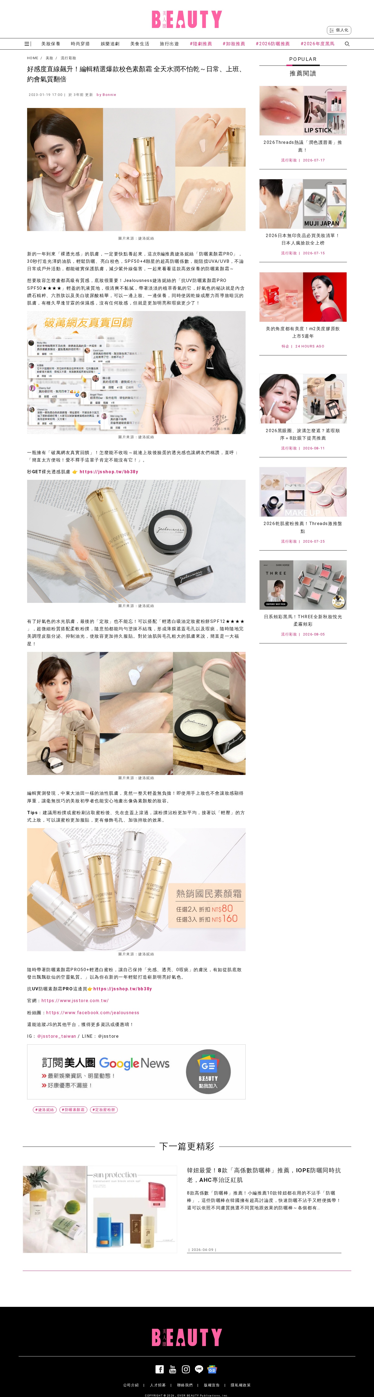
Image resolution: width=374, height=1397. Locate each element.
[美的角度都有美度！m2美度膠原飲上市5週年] (303, 297)
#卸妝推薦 (234, 43)
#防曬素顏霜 (73, 1110)
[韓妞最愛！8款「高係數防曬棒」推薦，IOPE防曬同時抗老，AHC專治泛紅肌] (100, 1209)
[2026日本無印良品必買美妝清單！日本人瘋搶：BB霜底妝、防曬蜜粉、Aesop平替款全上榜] (303, 204)
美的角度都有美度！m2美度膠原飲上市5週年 (303, 332)
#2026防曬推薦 (273, 43)
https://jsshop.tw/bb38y (109, 471)
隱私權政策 (241, 1385)
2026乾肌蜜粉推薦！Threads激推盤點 (303, 527)
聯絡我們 (185, 1385)
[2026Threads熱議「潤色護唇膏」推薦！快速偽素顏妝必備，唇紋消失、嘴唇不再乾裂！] (303, 111)
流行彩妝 (68, 58)
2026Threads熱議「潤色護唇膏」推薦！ (303, 146)
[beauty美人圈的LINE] (200, 1369)
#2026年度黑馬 (318, 43)
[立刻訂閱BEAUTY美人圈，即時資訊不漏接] (136, 1071)
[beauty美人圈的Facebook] (160, 1369)
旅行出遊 (169, 43)
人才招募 (158, 1385)
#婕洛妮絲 (44, 1110)
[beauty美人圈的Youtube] (173, 1369)
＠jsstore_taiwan (56, 1036)
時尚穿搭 (80, 43)
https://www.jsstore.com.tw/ (75, 1000)
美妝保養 (51, 43)
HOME (32, 58)
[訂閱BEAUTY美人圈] (213, 1369)
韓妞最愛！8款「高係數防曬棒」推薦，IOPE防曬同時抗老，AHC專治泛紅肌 (264, 1175)
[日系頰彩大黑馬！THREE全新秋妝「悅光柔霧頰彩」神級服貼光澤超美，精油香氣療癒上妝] (303, 585)
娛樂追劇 (110, 43)
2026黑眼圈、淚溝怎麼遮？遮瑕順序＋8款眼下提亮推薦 (303, 434)
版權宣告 (212, 1385)
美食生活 (139, 43)
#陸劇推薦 (201, 43)
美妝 (50, 58)
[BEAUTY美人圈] (187, 19)
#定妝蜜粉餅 (104, 1110)
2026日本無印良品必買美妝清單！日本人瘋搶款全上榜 (303, 239)
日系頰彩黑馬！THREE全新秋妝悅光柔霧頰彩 (303, 620)
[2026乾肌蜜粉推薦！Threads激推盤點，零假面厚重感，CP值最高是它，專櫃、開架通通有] (303, 492)
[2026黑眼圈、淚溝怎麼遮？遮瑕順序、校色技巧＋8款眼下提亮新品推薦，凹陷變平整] (303, 399)
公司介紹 (131, 1385)
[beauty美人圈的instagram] (187, 1369)
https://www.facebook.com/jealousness (93, 1012)
